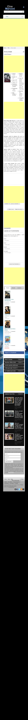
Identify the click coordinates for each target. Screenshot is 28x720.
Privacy (21, 484)
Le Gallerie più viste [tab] (13, 371)
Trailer (22, 479)
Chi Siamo (12, 483)
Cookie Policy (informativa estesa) (10, 486)
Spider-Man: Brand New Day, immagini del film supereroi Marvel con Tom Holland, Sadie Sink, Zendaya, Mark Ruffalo (19, 401)
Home (5, 47)
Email (5, 242)
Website (5, 247)
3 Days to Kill (7, 314)
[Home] (14, 7)
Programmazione (16, 481)
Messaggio (6, 251)
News (9, 479)
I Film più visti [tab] (10, 368)
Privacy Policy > (11, 472)
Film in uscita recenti (15, 480)
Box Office (10, 481)
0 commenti (13, 316)
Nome (5, 238)
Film (7, 16)
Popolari (7, 287)
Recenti (13, 287)
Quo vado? (7, 344)
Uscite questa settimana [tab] (13, 366)
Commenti (19, 287)
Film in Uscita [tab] (13, 359)
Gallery (5, 481)
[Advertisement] (14, 33)
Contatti (16, 483)
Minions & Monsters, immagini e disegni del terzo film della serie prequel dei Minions (19, 426)
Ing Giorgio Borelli (11, 487)
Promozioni (6, 483)
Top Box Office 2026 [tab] (13, 362)
